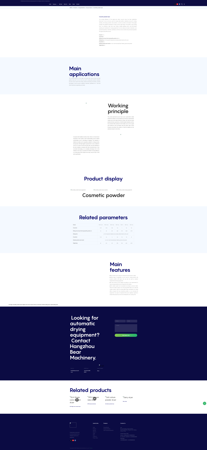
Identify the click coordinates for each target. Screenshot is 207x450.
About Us (94, 431)
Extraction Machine (107, 428)
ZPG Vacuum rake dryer (91, 403)
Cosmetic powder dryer (98, 7)
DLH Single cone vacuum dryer (75, 406)
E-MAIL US (72, 368)
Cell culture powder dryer (109, 403)
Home (94, 427)
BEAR (71, 7)
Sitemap (91, 448)
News (94, 434)
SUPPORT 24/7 (86, 368)
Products (75, 7)
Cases (94, 433)
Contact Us (95, 436)
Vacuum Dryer (89, 7)
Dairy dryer (125, 401)
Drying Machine (82, 7)
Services (94, 430)
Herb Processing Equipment (108, 430)
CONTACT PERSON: (100, 368)
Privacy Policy (95, 437)
